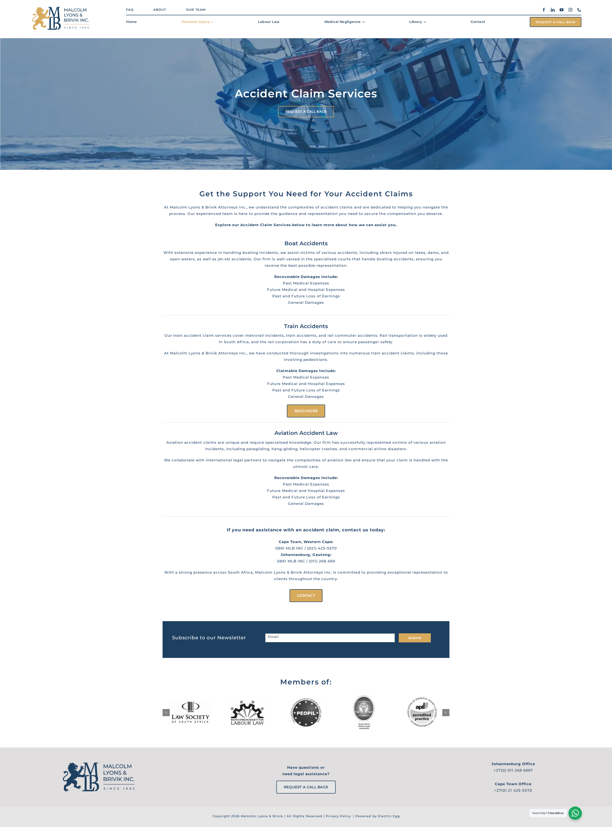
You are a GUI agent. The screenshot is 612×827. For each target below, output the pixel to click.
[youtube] (562, 10)
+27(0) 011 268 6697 (513, 770)
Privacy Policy (338, 816)
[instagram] (570, 10)
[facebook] (544, 10)
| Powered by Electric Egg (376, 816)
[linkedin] (553, 10)
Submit (414, 638)
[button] (166, 712)
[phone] (579, 10)
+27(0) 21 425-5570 (513, 790)
